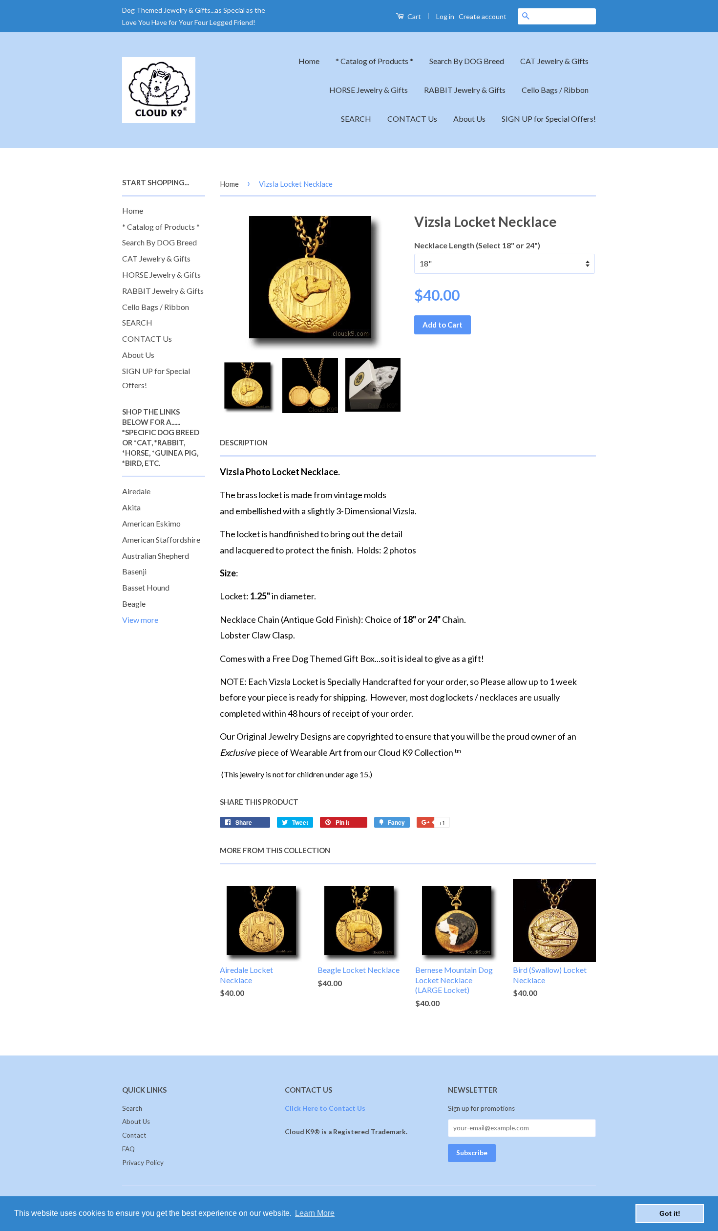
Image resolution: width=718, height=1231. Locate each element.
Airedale (136, 491)
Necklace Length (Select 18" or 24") (477, 245)
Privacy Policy (143, 1162)
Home (308, 61)
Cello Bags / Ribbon (555, 89)
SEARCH (356, 118)
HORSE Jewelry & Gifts (368, 89)
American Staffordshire (161, 539)
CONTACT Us (412, 118)
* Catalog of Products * (374, 61)
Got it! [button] (669, 1213)
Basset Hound (145, 587)
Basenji (134, 571)
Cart (413, 16)
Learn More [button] (315, 1213)
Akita (131, 507)
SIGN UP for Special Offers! (549, 118)
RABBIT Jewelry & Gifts (465, 89)
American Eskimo (151, 523)
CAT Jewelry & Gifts (554, 61)
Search (132, 1108)
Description (244, 442)
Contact (134, 1135)
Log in (445, 16)
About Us (469, 118)
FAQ (128, 1149)
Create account (483, 16)
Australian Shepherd (155, 555)
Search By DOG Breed (466, 61)
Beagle (134, 603)
